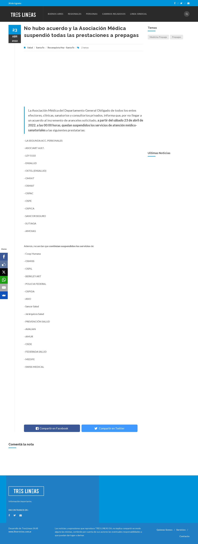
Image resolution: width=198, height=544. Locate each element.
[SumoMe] (4, 295)
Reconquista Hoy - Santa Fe (61, 47)
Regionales (74, 13)
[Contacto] (188, 3)
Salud (30, 47)
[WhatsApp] (4, 280)
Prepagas (176, 37)
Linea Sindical (138, 13)
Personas (91, 13)
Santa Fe (40, 47)
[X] (4, 272)
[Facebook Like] (4, 264)
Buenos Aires (55, 13)
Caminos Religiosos (113, 13)
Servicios (181, 529)
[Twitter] (182, 3)
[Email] (4, 287)
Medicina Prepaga (158, 37)
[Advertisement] (83, 80)
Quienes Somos (164, 529)
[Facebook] (176, 3)
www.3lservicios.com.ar (20, 531)
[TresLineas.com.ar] (25, 14)
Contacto (184, 536)
